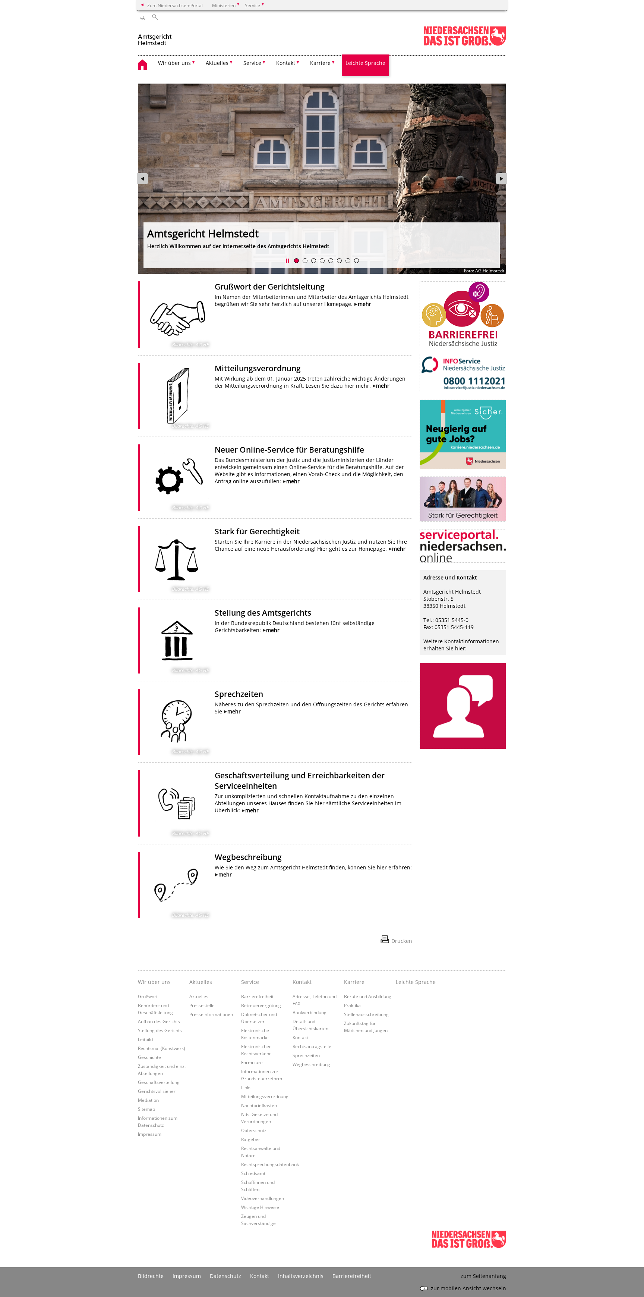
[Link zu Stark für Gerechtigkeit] (177, 559)
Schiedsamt (253, 1173)
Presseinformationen (211, 1014)
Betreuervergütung (261, 1005)
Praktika (352, 1005)
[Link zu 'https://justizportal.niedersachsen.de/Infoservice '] (463, 373)
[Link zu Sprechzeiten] (177, 722)
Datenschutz (225, 1275)
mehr (364, 303)
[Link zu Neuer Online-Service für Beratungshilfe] (177, 477)
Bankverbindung (309, 1012)
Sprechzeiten (239, 694)
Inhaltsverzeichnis (300, 1275)
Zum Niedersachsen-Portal (175, 5)
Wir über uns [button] (174, 62)
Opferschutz (253, 1130)
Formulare (252, 1062)
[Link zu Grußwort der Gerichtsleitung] (177, 314)
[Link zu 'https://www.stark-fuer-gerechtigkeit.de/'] (463, 499)
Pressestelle (202, 1005)
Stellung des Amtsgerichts (263, 612)
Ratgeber (250, 1139)
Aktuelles (198, 996)
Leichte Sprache (365, 62)
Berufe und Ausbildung (367, 996)
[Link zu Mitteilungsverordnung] (177, 396)
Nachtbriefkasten (259, 1105)
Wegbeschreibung (248, 857)
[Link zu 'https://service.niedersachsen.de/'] (463, 546)
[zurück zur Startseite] (155, 37)
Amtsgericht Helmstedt (203, 233)
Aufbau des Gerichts (159, 1021)
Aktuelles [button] (217, 62)
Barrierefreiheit (257, 996)
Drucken (401, 940)
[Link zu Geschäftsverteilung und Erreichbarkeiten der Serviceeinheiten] (177, 803)
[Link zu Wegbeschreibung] (177, 885)
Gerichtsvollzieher (157, 1091)
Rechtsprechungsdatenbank (270, 1164)
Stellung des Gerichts (160, 1030)
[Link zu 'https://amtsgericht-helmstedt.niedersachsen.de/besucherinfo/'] (463, 706)
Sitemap (146, 1109)
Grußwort (148, 996)
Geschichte (149, 1057)
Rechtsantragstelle (312, 1046)
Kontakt (300, 1037)
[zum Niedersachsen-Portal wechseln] (464, 44)
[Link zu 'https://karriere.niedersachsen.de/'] (463, 434)
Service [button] (252, 62)
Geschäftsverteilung (159, 1082)
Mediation (148, 1100)
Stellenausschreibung (366, 1014)
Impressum (149, 1134)
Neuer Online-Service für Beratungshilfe (289, 449)
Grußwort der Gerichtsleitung (270, 286)
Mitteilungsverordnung (258, 368)
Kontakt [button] (285, 62)
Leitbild (145, 1039)
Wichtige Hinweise (260, 1207)
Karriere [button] (320, 62)
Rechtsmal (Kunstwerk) (161, 1048)
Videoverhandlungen (262, 1198)
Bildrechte (151, 1275)
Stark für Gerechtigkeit (257, 531)
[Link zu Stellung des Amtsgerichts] (177, 640)
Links (246, 1087)
